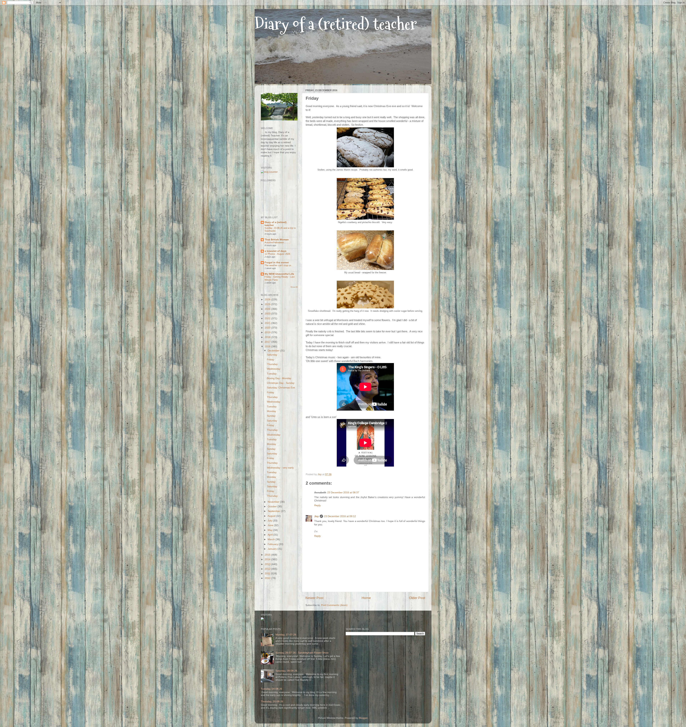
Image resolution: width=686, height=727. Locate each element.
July (270, 520)
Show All (293, 287)
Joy (316, 516)
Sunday (271, 416)
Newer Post (314, 598)
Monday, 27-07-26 (285, 634)
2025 (268, 304)
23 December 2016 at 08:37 (343, 492)
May (270, 530)
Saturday (272, 354)
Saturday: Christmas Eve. (281, 387)
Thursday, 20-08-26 (272, 701)
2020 (268, 327)
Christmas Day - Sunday (280, 383)
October (272, 506)
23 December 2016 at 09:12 (340, 516)
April (270, 534)
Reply (317, 505)
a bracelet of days (275, 251)
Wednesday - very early (280, 467)
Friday (270, 359)
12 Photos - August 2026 (277, 254)
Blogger (363, 718)
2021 (268, 323)
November (274, 502)
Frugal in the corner (277, 262)
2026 (268, 299)
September (274, 511)
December (274, 350)
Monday (271, 411)
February (273, 544)
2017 (268, 342)
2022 (268, 318)
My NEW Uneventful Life (279, 274)
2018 (268, 337)
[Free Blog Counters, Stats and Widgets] (262, 619)
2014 (268, 559)
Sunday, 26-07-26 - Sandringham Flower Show (302, 652)
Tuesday (272, 373)
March (271, 539)
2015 (268, 554)
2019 (268, 332)
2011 (268, 573)
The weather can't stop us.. (279, 265)
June (271, 525)
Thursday (272, 364)
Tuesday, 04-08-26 (271, 688)
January (272, 549)
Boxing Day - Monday (279, 378)
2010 (268, 578)
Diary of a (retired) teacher (336, 24)
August (272, 516)
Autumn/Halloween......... (277, 242)
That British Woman (277, 239)
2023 (268, 313)
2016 (268, 346)
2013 (268, 564)
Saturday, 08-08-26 (286, 670)
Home (366, 598)
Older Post (417, 598)
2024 (268, 309)
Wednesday (273, 369)
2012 (268, 569)
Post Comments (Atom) (334, 605)
